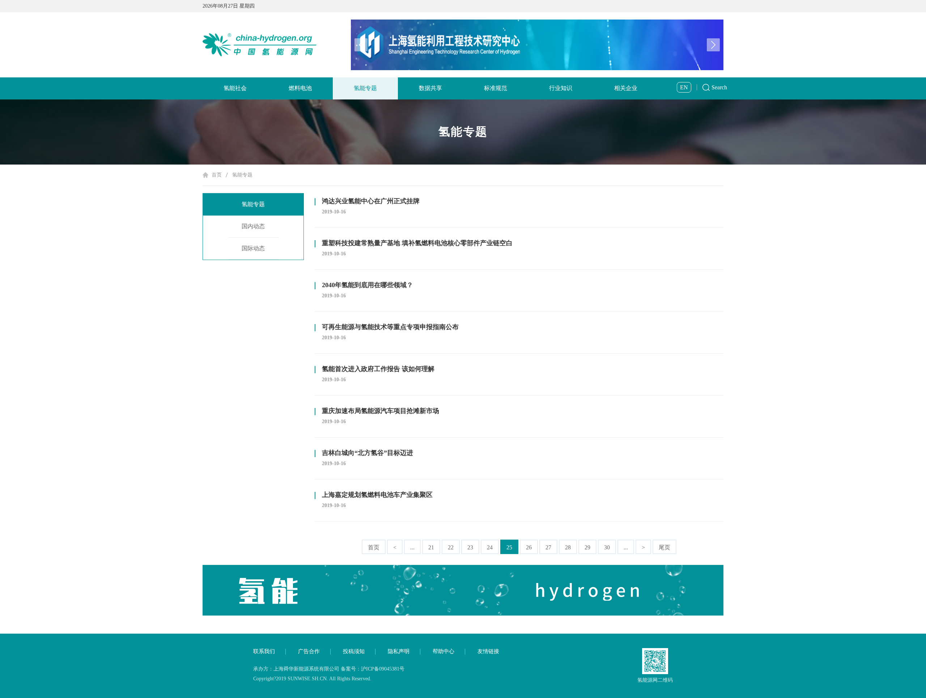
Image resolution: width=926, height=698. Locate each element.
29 (587, 547)
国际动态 (253, 248)
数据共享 (430, 88)
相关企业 (625, 88)
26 (529, 547)
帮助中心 (443, 651)
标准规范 (495, 88)
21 (431, 547)
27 (548, 547)
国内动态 (253, 226)
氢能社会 (235, 88)
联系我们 (264, 651)
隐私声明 (398, 651)
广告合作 (309, 651)
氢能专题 (365, 88)
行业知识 (560, 88)
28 (568, 547)
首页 (217, 175)
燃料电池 (300, 88)
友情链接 (488, 651)
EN (684, 87)
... (412, 547)
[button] (713, 44)
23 (470, 547)
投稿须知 (354, 651)
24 (490, 547)
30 (607, 547)
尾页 (664, 547)
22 (451, 547)
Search (719, 87)
